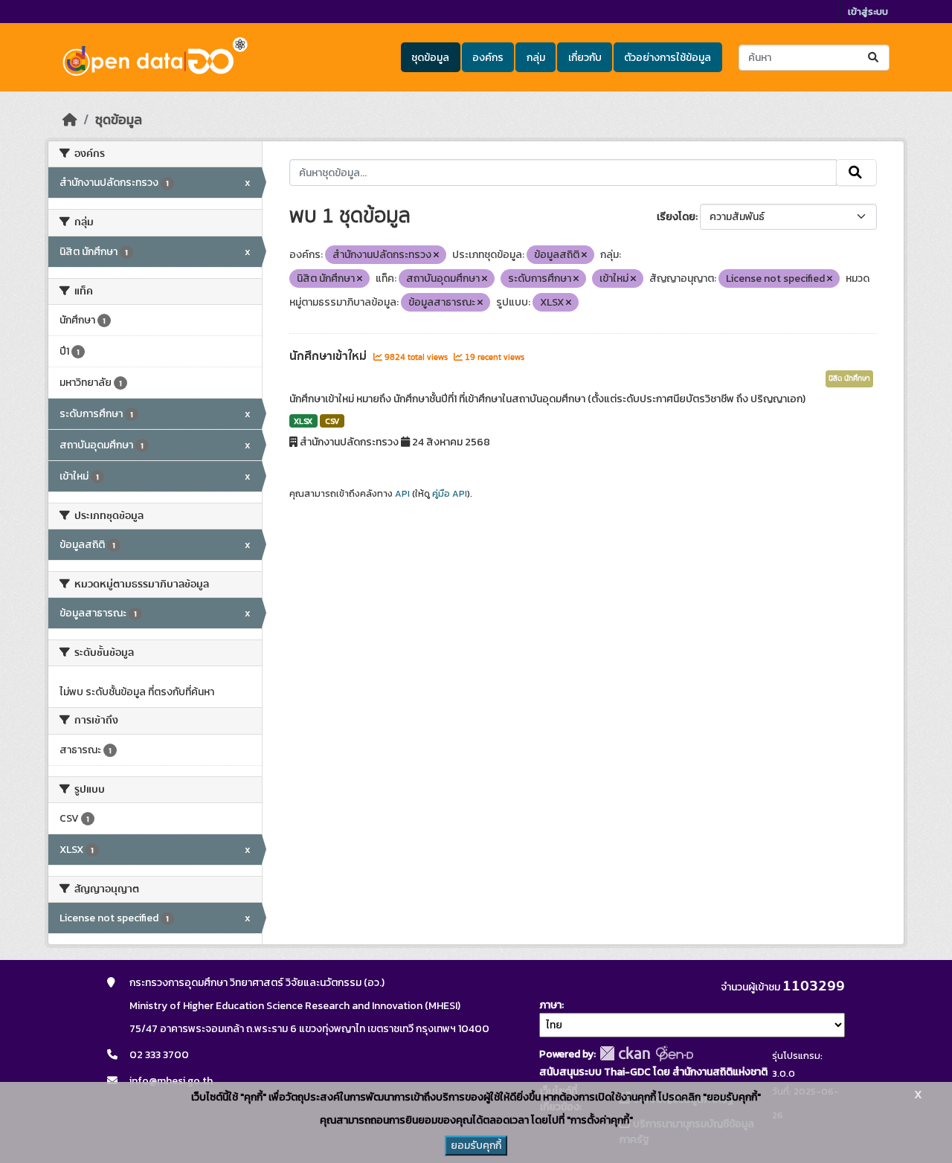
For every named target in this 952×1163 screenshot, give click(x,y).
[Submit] (874, 58)
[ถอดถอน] (436, 255)
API (402, 493)
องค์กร (488, 57)
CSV (332, 421)
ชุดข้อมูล (430, 57)
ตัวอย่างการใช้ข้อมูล (667, 57)
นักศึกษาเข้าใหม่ (329, 356)
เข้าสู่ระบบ (868, 11)
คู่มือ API (449, 493)
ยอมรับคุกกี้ (476, 1145)
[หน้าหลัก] (69, 119)
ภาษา (550, 1005)
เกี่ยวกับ (585, 57)
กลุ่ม (536, 57)
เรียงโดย (676, 217)
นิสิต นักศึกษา (849, 378)
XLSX (303, 421)
